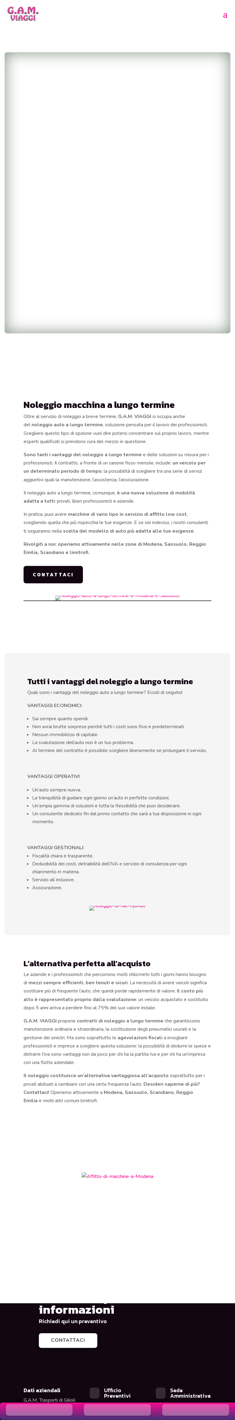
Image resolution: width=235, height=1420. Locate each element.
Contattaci (68, 1340)
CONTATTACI (53, 574)
